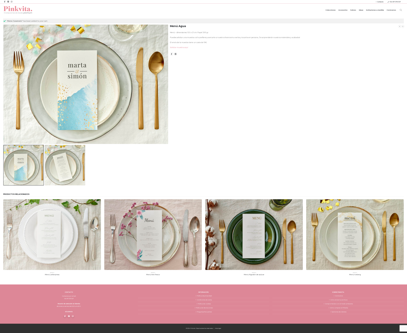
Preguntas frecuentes (204, 312)
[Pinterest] (8, 1)
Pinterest (175, 54)
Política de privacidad (204, 296)
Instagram (72, 316)
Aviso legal (218, 328)
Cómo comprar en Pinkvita (339, 308)
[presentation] (3, 84)
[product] (52, 234)
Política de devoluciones (204, 308)
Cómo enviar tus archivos (338, 300)
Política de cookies (204, 304)
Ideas (361, 10)
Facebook (171, 54)
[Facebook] (4, 1)
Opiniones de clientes (338, 312)
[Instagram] (11, 1)
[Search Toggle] (401, 10)
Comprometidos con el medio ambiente (339, 304)
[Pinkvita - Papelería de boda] (18, 9)
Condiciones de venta (204, 300)
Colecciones (330, 10)
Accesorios (342, 10)
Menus (52, 272)
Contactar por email (69, 296)
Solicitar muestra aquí (179, 47)
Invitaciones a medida (375, 10)
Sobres (353, 10)
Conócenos (391, 10)
